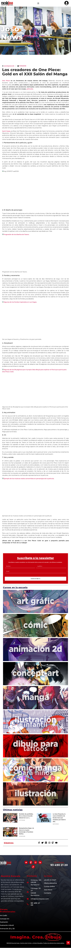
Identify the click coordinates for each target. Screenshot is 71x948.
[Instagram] (49, 843)
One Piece (6, 80)
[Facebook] (31, 862)
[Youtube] (56, 843)
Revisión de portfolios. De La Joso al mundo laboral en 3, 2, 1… (26, 816)
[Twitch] (53, 843)
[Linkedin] (46, 843)
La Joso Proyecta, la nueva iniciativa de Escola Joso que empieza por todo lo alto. (59, 817)
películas (30, 89)
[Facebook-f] (39, 843)
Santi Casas (6, 131)
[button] (38, 3)
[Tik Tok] (33, 866)
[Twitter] (42, 843)
